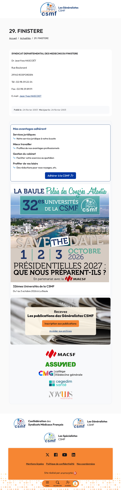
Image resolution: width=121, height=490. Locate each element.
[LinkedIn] (73, 455)
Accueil (13, 38)
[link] (68, 473)
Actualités (25, 38)
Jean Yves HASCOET (30, 95)
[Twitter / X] (47, 455)
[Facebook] (56, 455)
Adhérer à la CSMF (59, 175)
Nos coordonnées (86, 463)
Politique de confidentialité (60, 463)
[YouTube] (64, 455)
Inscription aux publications (60, 323)
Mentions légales (35, 463)
